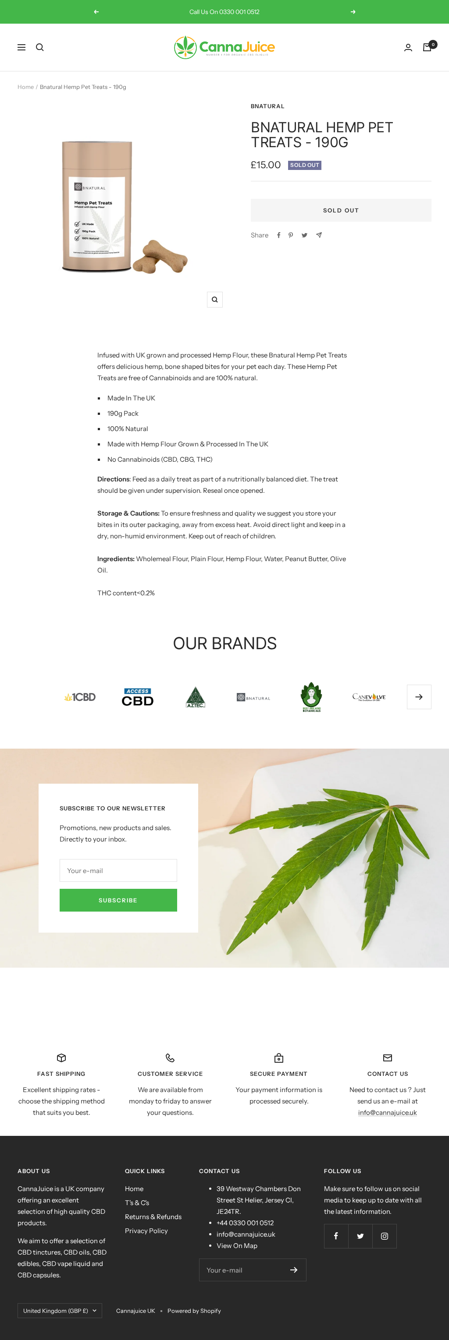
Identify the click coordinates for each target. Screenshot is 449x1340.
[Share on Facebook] (279, 235)
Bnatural (268, 106)
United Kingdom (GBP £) (55, 1310)
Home (26, 86)
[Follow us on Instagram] (384, 1236)
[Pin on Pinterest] (291, 235)
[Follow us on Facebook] (336, 1236)
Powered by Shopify (194, 1310)
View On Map (237, 1245)
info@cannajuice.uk (387, 1112)
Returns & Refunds (153, 1217)
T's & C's (137, 1203)
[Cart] (427, 47)
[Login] (408, 47)
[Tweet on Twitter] (304, 235)
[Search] (40, 47)
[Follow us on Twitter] (360, 1236)
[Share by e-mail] (319, 235)
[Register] (294, 1270)
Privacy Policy (146, 1231)
